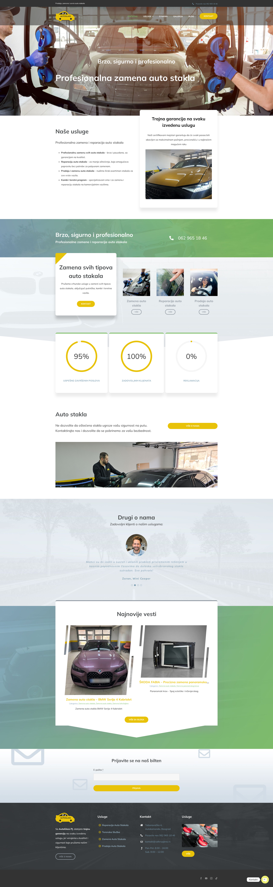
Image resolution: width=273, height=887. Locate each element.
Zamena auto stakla (104, 703)
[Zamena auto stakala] (136, 269)
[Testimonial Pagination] (132, 585)
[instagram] (211, 878)
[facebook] (201, 878)
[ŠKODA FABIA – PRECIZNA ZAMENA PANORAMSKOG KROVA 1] (174, 626)
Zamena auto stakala (86, 703)
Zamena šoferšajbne (120, 703)
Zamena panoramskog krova (187, 686)
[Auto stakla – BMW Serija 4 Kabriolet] (99, 626)
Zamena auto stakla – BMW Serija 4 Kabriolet (99, 699)
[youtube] (206, 878)
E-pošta (98, 769)
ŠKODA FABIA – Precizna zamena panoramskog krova (178, 682)
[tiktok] (216, 878)
